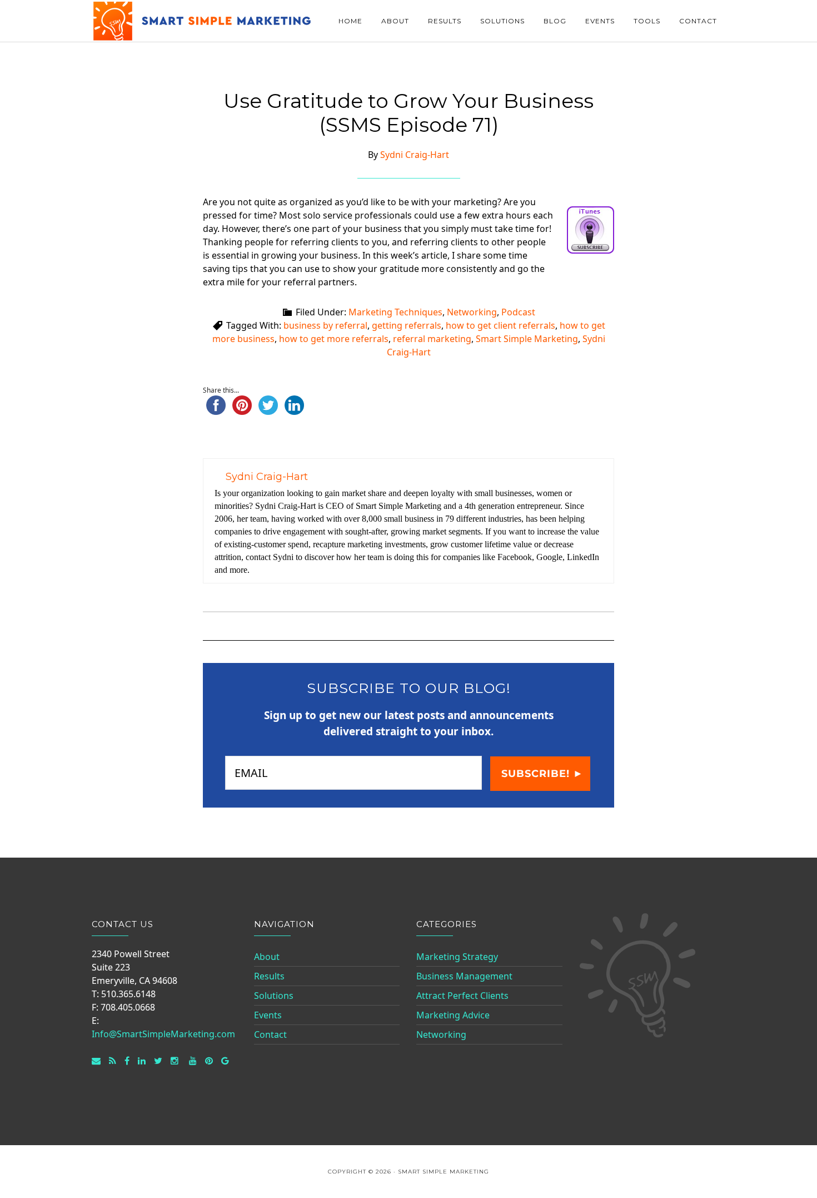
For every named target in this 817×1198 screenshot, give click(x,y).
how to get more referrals (333, 339)
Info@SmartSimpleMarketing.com (163, 1034)
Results (269, 976)
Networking (472, 312)
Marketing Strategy (457, 957)
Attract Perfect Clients (462, 995)
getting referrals (406, 325)
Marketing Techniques (395, 312)
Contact (270, 1034)
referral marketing (432, 339)
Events (268, 1015)
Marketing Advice (453, 1015)
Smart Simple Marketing (203, 21)
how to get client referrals (500, 325)
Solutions (273, 995)
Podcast (518, 312)
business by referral (325, 325)
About (267, 957)
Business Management (464, 976)
